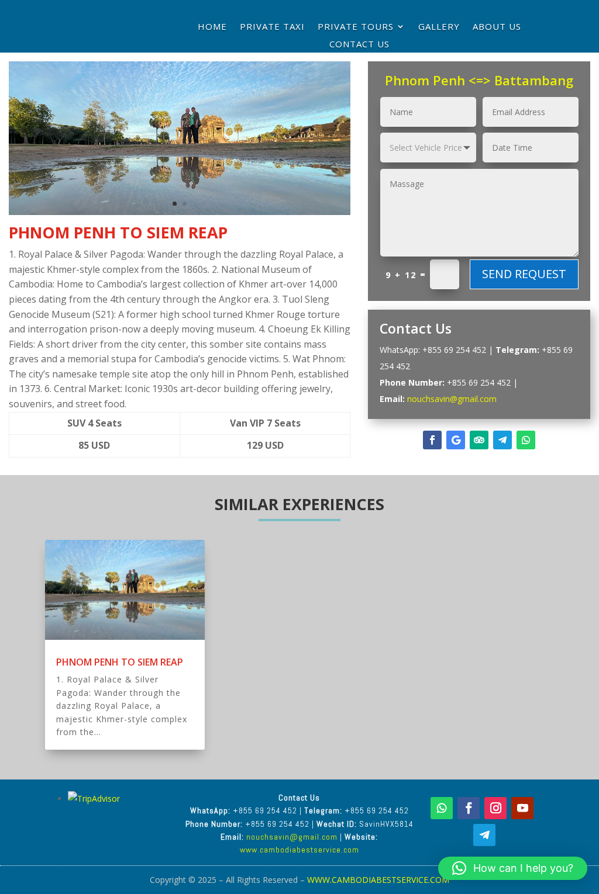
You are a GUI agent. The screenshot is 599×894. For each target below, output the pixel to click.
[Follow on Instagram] (495, 808)
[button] (512, 868)
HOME (212, 27)
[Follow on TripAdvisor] (479, 440)
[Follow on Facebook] (432, 440)
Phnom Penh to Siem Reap (119, 662)
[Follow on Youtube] (522, 808)
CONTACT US (359, 45)
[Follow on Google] (455, 440)
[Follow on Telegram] (502, 440)
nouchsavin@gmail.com (452, 398)
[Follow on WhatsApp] (526, 440)
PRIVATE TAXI (272, 27)
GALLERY (439, 27)
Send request (524, 274)
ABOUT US (497, 27)
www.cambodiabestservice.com (299, 849)
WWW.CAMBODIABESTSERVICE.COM (378, 879)
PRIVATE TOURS (356, 27)
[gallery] (179, 214)
